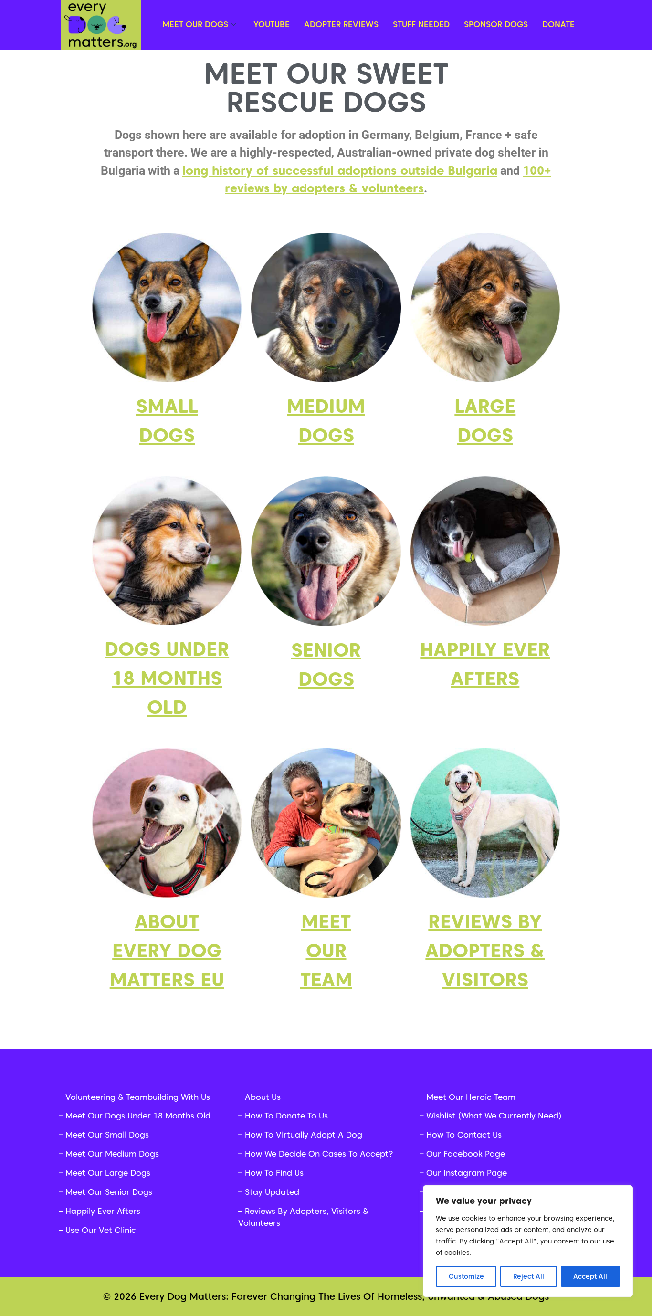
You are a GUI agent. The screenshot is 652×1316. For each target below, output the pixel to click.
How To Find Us (274, 1173)
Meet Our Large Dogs (107, 1173)
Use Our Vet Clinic (100, 1230)
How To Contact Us (464, 1134)
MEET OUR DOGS (195, 24)
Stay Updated (272, 1192)
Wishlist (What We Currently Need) (494, 1115)
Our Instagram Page (466, 1173)
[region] (528, 1241)
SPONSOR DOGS (496, 24)
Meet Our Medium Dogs (112, 1154)
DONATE (558, 24)
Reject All (528, 1276)
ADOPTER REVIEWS (341, 24)
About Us (263, 1097)
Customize (466, 1276)
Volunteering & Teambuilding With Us (137, 1097)
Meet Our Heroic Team (470, 1097)
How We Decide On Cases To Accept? (319, 1154)
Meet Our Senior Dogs (108, 1192)
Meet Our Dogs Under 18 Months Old (137, 1115)
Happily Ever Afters (102, 1211)
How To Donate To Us (286, 1115)
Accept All (590, 1276)
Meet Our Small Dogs (107, 1134)
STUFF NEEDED (421, 24)
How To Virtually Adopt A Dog (303, 1134)
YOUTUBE (271, 24)
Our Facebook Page (465, 1154)
